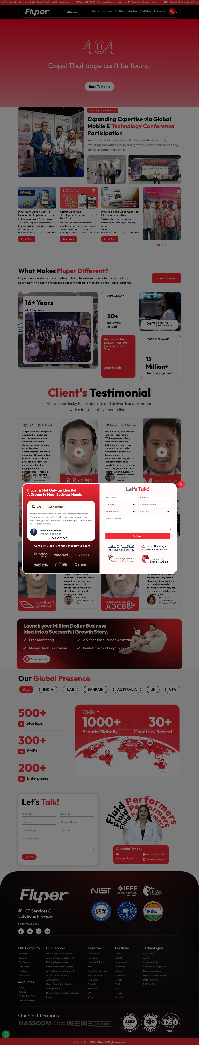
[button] (52, 538)
